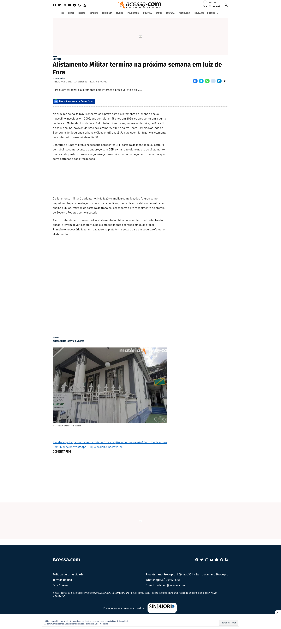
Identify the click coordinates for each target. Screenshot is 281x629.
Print (225, 81)
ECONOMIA (107, 13)
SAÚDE (159, 13)
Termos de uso (62, 580)
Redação (60, 78)
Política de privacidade (68, 574)
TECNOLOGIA (184, 13)
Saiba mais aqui (101, 624)
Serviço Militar (75, 341)
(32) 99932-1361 (170, 580)
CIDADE (71, 13)
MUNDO (119, 13)
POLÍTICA (147, 13)
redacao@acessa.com (170, 585)
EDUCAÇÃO (199, 13)
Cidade (57, 59)
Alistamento (59, 341)
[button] (195, 81)
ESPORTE (94, 13)
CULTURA (170, 13)
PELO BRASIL (133, 13)
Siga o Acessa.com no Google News (76, 101)
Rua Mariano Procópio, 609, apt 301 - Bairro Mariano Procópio (187, 574)
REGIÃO (81, 13)
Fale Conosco (61, 585)
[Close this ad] (278, 612)
